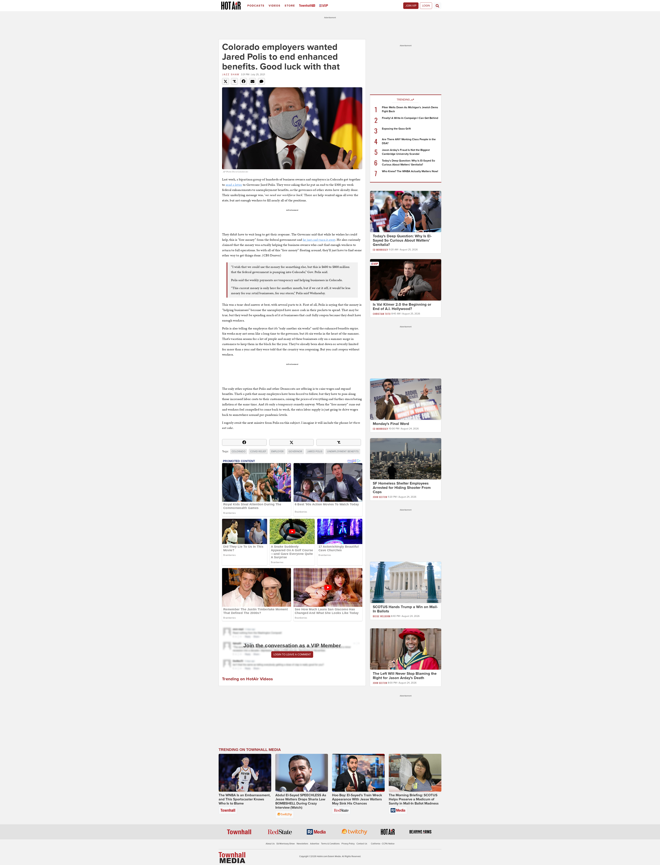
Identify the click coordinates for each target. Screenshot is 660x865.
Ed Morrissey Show (286, 843)
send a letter (234, 184)
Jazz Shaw (230, 74)
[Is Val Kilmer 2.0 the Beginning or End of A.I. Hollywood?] (405, 279)
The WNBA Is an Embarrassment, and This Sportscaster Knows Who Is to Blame (245, 799)
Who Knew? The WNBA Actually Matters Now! (410, 171)
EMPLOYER (277, 451)
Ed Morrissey (380, 249)
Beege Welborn (381, 616)
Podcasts (256, 5)
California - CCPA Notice (382, 843)
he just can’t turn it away (319, 239)
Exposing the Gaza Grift (396, 128)
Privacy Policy (348, 843)
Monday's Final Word (391, 424)
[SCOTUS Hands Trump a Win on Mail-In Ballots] (405, 582)
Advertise (314, 843)
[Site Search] (437, 5)
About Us (270, 843)
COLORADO (238, 451)
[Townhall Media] (232, 857)
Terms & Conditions (330, 843)
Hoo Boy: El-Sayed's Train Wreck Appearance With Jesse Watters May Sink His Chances (357, 799)
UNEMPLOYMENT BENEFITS (343, 451)
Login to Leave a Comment (292, 654)
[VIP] (324, 5)
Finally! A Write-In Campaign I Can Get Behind (410, 118)
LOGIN (426, 5)
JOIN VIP (410, 5)
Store (290, 5)
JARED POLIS (314, 451)
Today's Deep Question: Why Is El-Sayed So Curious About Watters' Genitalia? (402, 240)
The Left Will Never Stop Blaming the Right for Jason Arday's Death (405, 675)
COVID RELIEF (258, 451)
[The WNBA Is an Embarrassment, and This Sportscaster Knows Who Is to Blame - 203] (245, 773)
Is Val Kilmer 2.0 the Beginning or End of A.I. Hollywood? (402, 306)
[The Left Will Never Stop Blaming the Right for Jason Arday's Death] (405, 649)
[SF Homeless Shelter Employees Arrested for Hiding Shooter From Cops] (405, 458)
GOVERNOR (295, 451)
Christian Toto (382, 313)
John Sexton (380, 497)
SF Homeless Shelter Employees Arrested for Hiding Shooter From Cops (402, 487)
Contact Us (361, 843)
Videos (274, 5)
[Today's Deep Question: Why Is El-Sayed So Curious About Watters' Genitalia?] (405, 211)
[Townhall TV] (308, 5)
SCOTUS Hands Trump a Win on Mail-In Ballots (405, 609)
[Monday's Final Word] (405, 399)
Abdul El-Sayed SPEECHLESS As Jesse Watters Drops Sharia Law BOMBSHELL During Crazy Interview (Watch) (300, 801)
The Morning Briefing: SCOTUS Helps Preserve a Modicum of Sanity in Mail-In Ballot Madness (414, 799)
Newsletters (302, 843)
